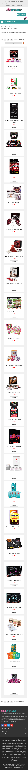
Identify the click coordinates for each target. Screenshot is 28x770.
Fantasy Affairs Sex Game (14, 688)
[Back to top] (26, 766)
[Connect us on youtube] (11, 725)
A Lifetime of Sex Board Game (14, 149)
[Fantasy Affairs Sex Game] (14, 678)
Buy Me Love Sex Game (14, 338)
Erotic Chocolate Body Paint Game (14, 634)
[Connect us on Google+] (5, 725)
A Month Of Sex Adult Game (14, 202)
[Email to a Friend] (14, 63)
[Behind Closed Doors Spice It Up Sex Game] (14, 273)
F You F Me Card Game (14, 661)
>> (23, 39)
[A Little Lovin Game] (14, 166)
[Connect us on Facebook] (2, 725)
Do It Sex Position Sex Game (14, 446)
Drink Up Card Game (14, 500)
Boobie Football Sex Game (14, 312)
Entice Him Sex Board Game (14, 607)
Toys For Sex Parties (5, 28)
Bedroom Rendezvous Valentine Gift (14, 256)
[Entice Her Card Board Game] (14, 571)
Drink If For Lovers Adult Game (14, 473)
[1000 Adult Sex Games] (14, 57)
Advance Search (23, 15)
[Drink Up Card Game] (14, 490)
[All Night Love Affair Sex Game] (14, 220)
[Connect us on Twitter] (8, 725)
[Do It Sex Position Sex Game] (14, 436)
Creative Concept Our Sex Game (14, 365)
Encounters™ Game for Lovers (14, 526)
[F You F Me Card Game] (14, 651)
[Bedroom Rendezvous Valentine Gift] (14, 247)
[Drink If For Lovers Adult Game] (14, 463)
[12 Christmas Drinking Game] (14, 84)
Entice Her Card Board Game (14, 580)
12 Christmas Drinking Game (14, 93)
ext (20, 39)
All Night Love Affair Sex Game (14, 229)
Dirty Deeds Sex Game (14, 392)
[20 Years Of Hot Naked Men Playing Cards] (14, 111)
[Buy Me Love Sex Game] (14, 329)
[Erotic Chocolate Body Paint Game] (14, 624)
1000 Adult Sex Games (14, 66)
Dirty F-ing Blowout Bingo (14, 419)
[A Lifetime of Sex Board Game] (14, 139)
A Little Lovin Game (14, 176)
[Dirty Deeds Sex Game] (14, 382)
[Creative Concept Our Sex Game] (14, 356)
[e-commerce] (14, 9)
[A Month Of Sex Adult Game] (14, 193)
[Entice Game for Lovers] (14, 544)
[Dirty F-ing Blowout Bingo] (14, 409)
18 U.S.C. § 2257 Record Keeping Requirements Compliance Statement (14, 766)
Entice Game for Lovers (14, 553)
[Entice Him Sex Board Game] (14, 597)
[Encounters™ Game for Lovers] (14, 517)
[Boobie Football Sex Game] (14, 302)
